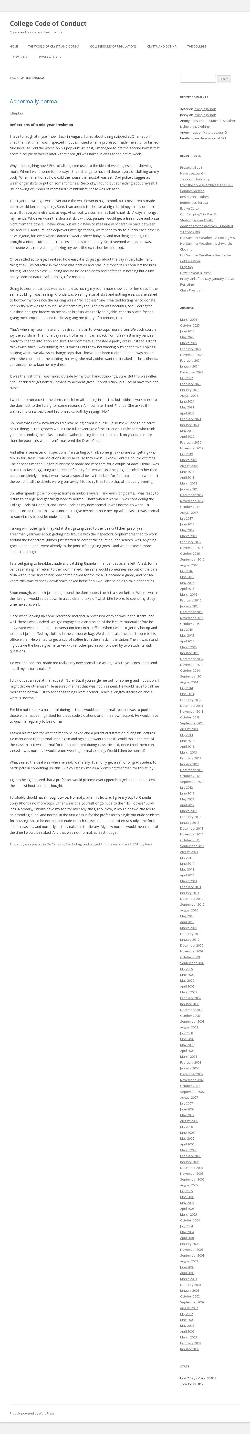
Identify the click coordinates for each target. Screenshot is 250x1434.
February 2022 (190, 384)
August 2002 (189, 1308)
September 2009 (192, 963)
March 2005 (188, 1214)
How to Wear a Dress (195, 273)
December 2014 (191, 659)
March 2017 (188, 536)
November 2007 (191, 1080)
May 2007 (187, 1115)
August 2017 (189, 512)
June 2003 (187, 1267)
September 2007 (192, 1091)
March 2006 (188, 1150)
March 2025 (188, 343)
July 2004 (186, 1226)
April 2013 (187, 746)
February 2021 (190, 419)
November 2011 (191, 834)
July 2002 (186, 1314)
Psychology (73, 844)
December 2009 (191, 945)
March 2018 (188, 483)
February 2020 (190, 442)
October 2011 (190, 840)
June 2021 (187, 401)
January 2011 (189, 893)
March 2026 (188, 319)
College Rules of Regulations (113, 46)
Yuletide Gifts (190, 232)
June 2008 (187, 1039)
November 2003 (191, 1249)
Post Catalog (50, 57)
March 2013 (188, 752)
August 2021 (189, 395)
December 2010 (191, 898)
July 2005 (186, 1191)
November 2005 (191, 1173)
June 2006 (187, 1132)
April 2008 (187, 1050)
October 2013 (190, 717)
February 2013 (190, 758)
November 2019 (191, 448)
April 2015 (187, 641)
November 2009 (191, 951)
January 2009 (189, 1004)
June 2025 (187, 331)
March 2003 (188, 1279)
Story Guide (19, 57)
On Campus (55, 844)
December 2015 (191, 612)
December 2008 (191, 1010)
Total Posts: (189, 1384)
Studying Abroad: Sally (196, 220)
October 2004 (190, 1220)
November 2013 (191, 711)
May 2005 (187, 1203)
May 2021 (187, 407)
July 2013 (186, 735)
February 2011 (190, 887)
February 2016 (190, 600)
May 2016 (187, 583)
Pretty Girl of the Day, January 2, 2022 (207, 278)
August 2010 (189, 910)
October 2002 (190, 1296)
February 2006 (190, 1156)
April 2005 (187, 1208)
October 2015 (190, 623)
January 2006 (189, 1162)
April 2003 (187, 1273)
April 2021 (187, 413)
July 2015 (186, 629)
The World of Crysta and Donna (53, 46)
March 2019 (188, 460)
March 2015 (188, 647)
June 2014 (187, 694)
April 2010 (187, 922)
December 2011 (191, 828)
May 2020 (187, 430)
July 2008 (186, 1033)
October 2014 (190, 670)
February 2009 (190, 998)
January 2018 (189, 489)
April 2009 (187, 986)
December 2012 (191, 770)
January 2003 (189, 1290)
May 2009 (187, 980)
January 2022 (189, 390)
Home (14, 46)
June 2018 (187, 471)
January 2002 (189, 1349)
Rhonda (106, 844)
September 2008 (192, 1021)
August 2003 (189, 1261)
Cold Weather (190, 261)
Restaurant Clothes (194, 196)
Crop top (186, 267)
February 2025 (190, 349)
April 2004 (187, 1238)
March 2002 (188, 1337)
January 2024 (189, 366)
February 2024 (190, 360)
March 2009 (188, 992)
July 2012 (186, 787)
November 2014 (191, 664)
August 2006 (189, 1121)
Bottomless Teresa (194, 202)
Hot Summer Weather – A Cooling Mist (208, 237)
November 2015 (191, 618)
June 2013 (187, 740)
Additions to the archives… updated (206, 226)
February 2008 (190, 1062)
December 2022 (191, 372)
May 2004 (187, 1232)
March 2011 (188, 881)
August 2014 (189, 682)
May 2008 (187, 1045)
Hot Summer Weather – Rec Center (205, 255)
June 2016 (187, 577)
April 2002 (187, 1331)
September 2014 (192, 676)
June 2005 (187, 1197)
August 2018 (189, 466)
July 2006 (186, 1126)
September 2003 (192, 1255)
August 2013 (189, 729)
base (149, 844)
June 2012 (187, 793)
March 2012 (188, 811)
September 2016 (192, 559)
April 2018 (187, 477)
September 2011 (192, 846)
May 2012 (187, 799)
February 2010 (190, 933)
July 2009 (186, 969)
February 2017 (190, 542)
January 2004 (189, 1243)
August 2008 (189, 1027)
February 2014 (190, 700)
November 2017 (191, 501)
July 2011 (186, 857)
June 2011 (187, 863)
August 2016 (189, 565)
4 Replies (16, 113)
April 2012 (187, 805)
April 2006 (187, 1144)
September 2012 (192, 781)
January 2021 (189, 425)
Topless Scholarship (195, 179)
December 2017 (191, 495)
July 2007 (186, 1103)
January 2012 (189, 822)
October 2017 (190, 506)
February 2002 (190, 1343)
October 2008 (190, 1015)
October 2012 (190, 776)
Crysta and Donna (162, 46)
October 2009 (190, 957)
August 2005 (189, 1185)
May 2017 (187, 530)
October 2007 (190, 1086)
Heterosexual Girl (216, 132)
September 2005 (192, 1179)
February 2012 (190, 816)
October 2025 (190, 325)
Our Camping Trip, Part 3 (198, 214)
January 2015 (189, 653)
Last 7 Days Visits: (193, 1378)
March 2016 (188, 594)
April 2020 (187, 436)
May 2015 (187, 635)
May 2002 (187, 1325)
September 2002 (192, 1302)
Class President (191, 290)
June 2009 (187, 974)
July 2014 (186, 688)
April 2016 (187, 588)
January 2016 (189, 606)
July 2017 (186, 518)
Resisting (187, 284)
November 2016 (191, 547)
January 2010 (189, 939)
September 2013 (192, 723)
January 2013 (189, 764)
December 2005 (191, 1167)
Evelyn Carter (190, 208)
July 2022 (186, 378)
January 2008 (189, 1068)
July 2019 (186, 454)
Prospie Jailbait (205, 109)
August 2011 (189, 852)
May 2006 (187, 1138)
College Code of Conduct (48, 23)
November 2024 (191, 354)
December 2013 (191, 705)
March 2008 (188, 1056)
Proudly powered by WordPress (32, 1413)
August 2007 (189, 1097)
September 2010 (192, 904)
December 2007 (191, 1074)
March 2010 (188, 928)
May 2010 (187, 916)
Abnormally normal (34, 101)
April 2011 (187, 875)
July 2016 (186, 571)
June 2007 (187, 1109)
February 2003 (190, 1284)
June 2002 (187, 1320)
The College (196, 46)
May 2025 (187, 337)
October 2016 (190, 553)
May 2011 (187, 869)
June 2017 (187, 524)
